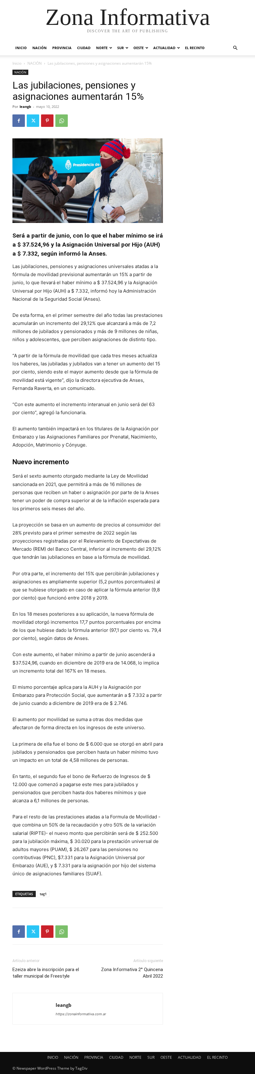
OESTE (138, 47)
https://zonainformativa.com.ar (81, 1014)
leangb (25, 106)
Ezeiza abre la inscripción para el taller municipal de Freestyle (45, 973)
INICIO (21, 47)
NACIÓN (39, 47)
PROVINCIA (62, 47)
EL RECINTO (195, 47)
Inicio (16, 63)
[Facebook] (18, 120)
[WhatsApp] (61, 120)
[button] (235, 48)
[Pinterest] (47, 120)
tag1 (43, 893)
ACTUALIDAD (164, 47)
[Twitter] (33, 120)
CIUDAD (83, 47)
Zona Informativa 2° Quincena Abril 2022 (132, 973)
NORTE (102, 47)
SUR (120, 47)
